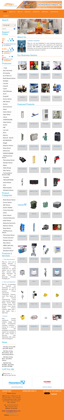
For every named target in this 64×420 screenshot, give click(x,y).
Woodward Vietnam (8, 190)
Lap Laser (5, 130)
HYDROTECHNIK (7, 119)
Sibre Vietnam (7, 170)
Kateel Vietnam (7, 122)
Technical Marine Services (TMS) (7, 174)
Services (27, 12)
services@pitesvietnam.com (9, 44)
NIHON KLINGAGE (8, 153)
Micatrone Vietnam (8, 145)
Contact (6, 16)
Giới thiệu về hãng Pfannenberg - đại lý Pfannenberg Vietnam (8, 352)
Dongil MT (6, 96)
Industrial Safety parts (9, 218)
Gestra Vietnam (7, 112)
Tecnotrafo (6, 177)
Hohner (5, 117)
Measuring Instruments (9, 223)
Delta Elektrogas (7, 91)
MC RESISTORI (7, 140)
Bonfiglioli (5, 81)
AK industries (6, 73)
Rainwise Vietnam (8, 162)
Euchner (5, 104)
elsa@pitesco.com (8, 59)
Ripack (5, 165)
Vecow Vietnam (7, 182)
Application (54, 12)
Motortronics (6, 150)
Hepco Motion (6, 114)
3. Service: (5, 316)
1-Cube (5, 68)
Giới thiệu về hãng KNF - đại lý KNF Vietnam (8, 347)
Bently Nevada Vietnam (9, 78)
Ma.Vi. (4, 132)
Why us (20, 12)
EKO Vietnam (6, 101)
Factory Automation (8, 210)
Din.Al (4, 94)
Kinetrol (5, 125)
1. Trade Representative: (8, 259)
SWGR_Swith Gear (8, 245)
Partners (45, 12)
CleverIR (5, 86)
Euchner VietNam (7, 207)
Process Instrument (8, 237)
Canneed (5, 83)
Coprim (5, 88)
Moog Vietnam (7, 148)
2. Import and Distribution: (9, 282)
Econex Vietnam (7, 99)
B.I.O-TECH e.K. (7, 75)
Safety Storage (7, 168)
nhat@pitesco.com (8, 51)
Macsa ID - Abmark (8, 138)
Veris (4, 185)
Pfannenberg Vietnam (9, 160)
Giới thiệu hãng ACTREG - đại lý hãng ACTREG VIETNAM (8, 364)
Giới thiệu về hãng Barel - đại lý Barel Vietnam (7, 358)
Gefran (5, 109)
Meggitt (5, 143)
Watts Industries (7, 187)
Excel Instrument (7, 107)
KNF (4, 127)
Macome (5, 135)
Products (36, 12)
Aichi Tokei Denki (7, 70)
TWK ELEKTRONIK (8, 180)
